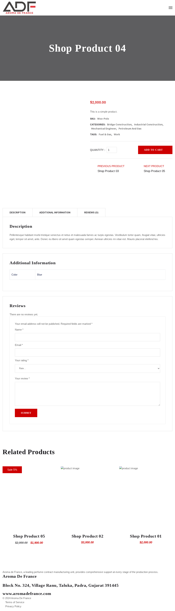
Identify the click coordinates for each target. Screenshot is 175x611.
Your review (22, 378)
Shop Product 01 (146, 536)
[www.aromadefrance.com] (4, 589)
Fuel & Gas (105, 134)
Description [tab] (17, 212)
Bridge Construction (119, 124)
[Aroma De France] (31, 7)
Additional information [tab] (54, 212)
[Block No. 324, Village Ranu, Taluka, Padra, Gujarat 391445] (4, 581)
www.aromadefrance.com (27, 593)
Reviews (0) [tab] (91, 212)
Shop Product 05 (29, 536)
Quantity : (97, 149)
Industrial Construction (148, 124)
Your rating (22, 360)
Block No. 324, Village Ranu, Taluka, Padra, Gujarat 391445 (61, 585)
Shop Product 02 (88, 536)
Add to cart (153, 150)
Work (117, 134)
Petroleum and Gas (130, 128)
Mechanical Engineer (103, 128)
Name (19, 329)
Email (19, 345)
